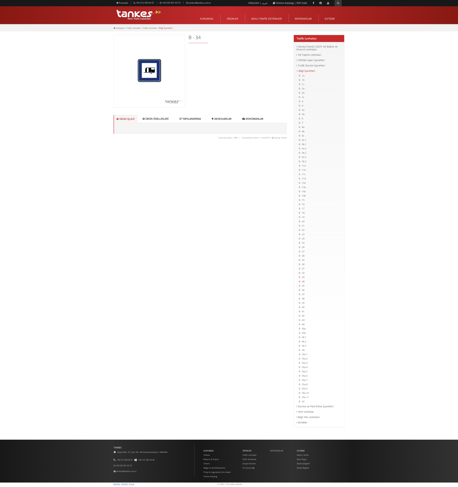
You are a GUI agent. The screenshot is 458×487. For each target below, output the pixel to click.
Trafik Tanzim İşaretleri (311, 65)
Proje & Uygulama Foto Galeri (217, 472)
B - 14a (302, 191)
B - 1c (301, 84)
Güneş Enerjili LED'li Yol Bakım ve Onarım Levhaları (317, 48)
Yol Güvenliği (248, 467)
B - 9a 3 (302, 157)
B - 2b (301, 92)
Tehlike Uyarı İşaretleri (311, 60)
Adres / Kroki (303, 455)
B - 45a (302, 328)
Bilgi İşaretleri (306, 71)
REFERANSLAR (303, 18)
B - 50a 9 (303, 388)
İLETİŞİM (330, 18)
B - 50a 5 (303, 371)
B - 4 (301, 105)
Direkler (302, 422)
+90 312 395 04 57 (144, 2)
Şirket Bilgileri (303, 467)
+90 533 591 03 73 (171, 2)
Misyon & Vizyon (211, 459)
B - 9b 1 (302, 144)
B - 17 (301, 208)
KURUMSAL (207, 18)
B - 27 (301, 251)
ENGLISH (254, 3)
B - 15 (301, 200)
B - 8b (301, 131)
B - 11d (302, 178)
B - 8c (301, 135)
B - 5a (301, 109)
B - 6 (301, 118)
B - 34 (301, 281)
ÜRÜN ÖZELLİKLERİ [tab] (157, 118)
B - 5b (301, 114)
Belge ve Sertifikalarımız (214, 467)
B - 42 (301, 315)
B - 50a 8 (303, 384)
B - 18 (301, 212)
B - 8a (301, 127)
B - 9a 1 (302, 139)
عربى (264, 3)
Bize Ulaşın (302, 459)
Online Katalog (284, 3)
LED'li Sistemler (249, 459)
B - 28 (301, 255)
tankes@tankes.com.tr (199, 2)
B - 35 (301, 285)
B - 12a (302, 182)
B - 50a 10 (304, 392)
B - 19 (301, 217)
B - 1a (301, 75)
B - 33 (301, 277)
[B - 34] (149, 105)
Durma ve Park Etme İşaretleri (315, 406)
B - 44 (301, 324)
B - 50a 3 (303, 362)
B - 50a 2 (303, 358)
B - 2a (301, 88)
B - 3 (301, 101)
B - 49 (301, 350)
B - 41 (301, 311)
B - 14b (302, 195)
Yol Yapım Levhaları (309, 54)
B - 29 (301, 260)
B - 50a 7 (303, 380)
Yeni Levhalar (305, 411)
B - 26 (301, 247)
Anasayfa (123, 2)
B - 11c (302, 174)
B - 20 (301, 221)
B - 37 (301, 294)
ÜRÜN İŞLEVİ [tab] (127, 119)
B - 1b (301, 79)
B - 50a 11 (304, 397)
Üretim (206, 463)
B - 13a (302, 187)
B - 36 (301, 290)
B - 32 (301, 272)
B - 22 (301, 230)
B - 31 (301, 268)
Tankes (206, 455)
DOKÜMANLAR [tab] (254, 118)
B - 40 (301, 307)
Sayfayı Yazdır (280, 137)
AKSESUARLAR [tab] (223, 118)
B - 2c (301, 97)
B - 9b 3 (302, 161)
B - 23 (301, 234)
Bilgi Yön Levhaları (308, 417)
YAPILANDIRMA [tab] (191, 118)
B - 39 (301, 302)
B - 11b (302, 170)
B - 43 (301, 320)
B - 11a (302, 165)
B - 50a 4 (303, 367)
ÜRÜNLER (232, 18)
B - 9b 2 (302, 152)
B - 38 (301, 298)
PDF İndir (301, 3)
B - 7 (301, 122)
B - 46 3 (302, 345)
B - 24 (301, 238)
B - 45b (302, 332)
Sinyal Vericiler (249, 463)
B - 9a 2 (302, 148)
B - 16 (301, 204)
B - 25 (301, 242)
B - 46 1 (302, 337)
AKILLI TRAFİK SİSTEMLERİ (266, 18)
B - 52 (301, 401)
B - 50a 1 (303, 354)
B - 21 (301, 225)
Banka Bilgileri (303, 463)
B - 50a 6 (303, 375)
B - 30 (301, 264)
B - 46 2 (302, 341)
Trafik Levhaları (307, 38)
